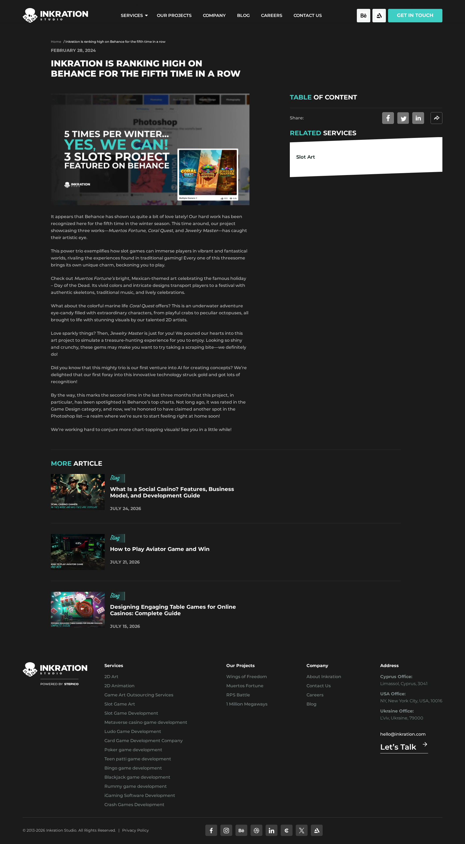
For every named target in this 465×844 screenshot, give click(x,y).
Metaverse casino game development (145, 722)
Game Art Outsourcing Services (138, 694)
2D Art (111, 676)
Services (132, 15)
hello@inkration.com (403, 734)
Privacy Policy (135, 830)
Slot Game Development (131, 713)
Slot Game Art (119, 704)
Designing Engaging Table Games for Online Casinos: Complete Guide (173, 610)
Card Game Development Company (143, 740)
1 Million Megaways (246, 704)
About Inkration (324, 676)
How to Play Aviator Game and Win (160, 549)
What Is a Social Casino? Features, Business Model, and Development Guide (172, 492)
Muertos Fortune (244, 685)
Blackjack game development (137, 777)
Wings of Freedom (246, 676)
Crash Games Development (134, 804)
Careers (271, 15)
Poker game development (133, 749)
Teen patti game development (137, 758)
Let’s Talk (398, 747)
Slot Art (305, 157)
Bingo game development (133, 768)
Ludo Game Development (132, 731)
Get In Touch (415, 15)
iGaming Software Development (139, 795)
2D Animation (119, 685)
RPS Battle (238, 694)
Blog (243, 15)
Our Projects (174, 15)
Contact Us (308, 15)
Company (214, 15)
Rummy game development (135, 786)
